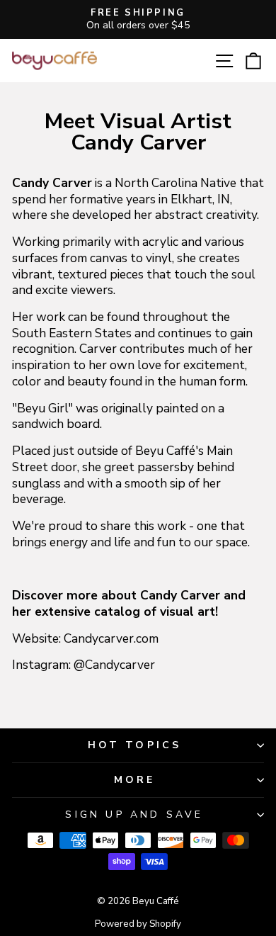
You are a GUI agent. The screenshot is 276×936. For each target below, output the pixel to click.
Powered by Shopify (138, 924)
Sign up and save (134, 814)
